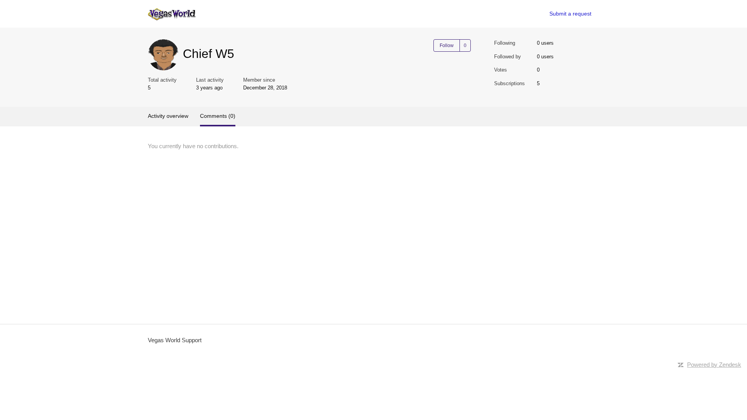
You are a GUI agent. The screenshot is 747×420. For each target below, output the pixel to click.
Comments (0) (217, 116)
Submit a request (570, 13)
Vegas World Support (175, 340)
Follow (447, 45)
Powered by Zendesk (714, 364)
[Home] (172, 14)
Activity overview (168, 116)
